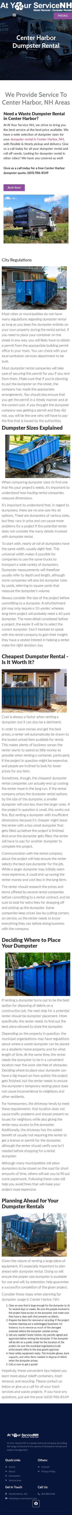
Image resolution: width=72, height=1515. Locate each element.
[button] (14, 15)
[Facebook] (36, 1503)
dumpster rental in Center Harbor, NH (37, 139)
